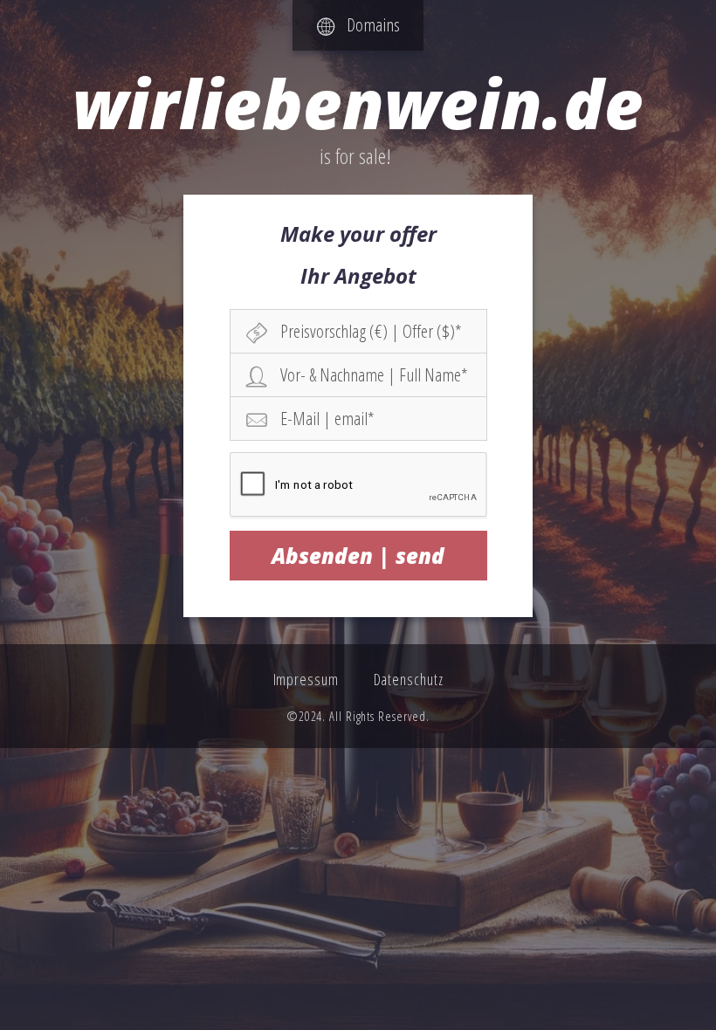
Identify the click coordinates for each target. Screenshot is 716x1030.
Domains (367, 24)
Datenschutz (409, 679)
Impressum (306, 679)
